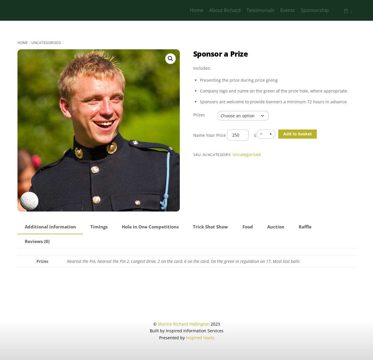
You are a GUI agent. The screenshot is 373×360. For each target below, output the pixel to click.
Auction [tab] (275, 227)
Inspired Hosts (200, 337)
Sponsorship (315, 10)
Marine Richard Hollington (184, 324)
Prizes (199, 115)
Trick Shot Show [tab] (210, 227)
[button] (170, 58)
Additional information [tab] (50, 227)
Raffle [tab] (305, 227)
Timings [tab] (99, 227)
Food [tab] (247, 227)
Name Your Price (209, 135)
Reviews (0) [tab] (37, 241)
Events (287, 10)
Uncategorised (46, 42)
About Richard (225, 10)
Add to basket (297, 134)
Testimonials (261, 10)
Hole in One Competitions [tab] (150, 227)
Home (196, 10)
